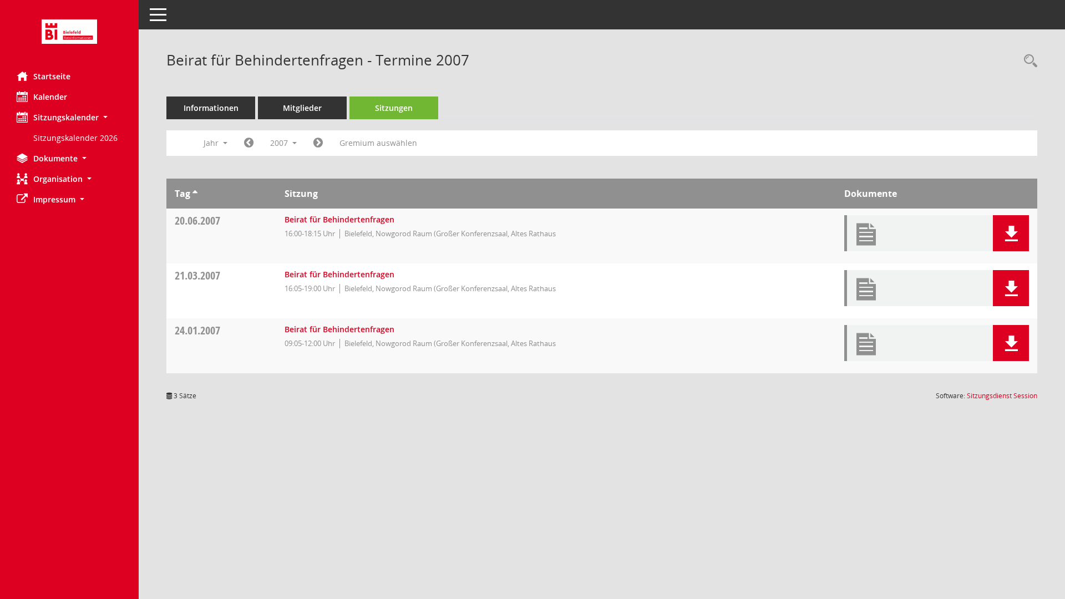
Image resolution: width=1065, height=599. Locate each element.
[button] (69, 117)
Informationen (211, 108)
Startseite (51, 76)
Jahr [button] (212, 143)
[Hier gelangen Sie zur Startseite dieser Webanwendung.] (69, 31)
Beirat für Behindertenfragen (339, 219)
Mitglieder (302, 108)
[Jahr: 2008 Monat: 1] (318, 143)
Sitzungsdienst (1002, 395)
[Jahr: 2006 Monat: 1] (249, 143)
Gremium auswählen (378, 143)
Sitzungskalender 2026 (75, 138)
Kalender (50, 97)
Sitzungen (394, 108)
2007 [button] (280, 143)
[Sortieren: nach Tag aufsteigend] (194, 193)
